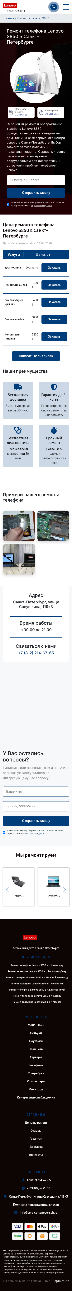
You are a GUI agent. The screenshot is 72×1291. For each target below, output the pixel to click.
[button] (7, 889)
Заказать (54, 267)
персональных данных (41, 205)
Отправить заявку (36, 193)
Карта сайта (61, 1281)
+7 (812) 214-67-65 (36, 653)
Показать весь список (36, 356)
